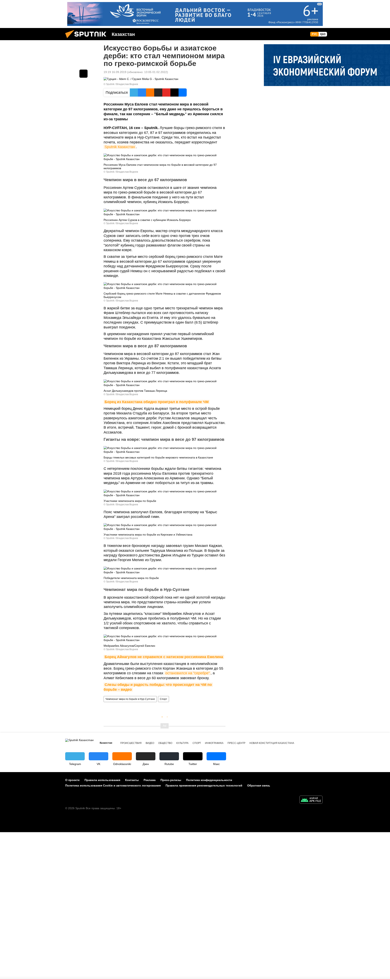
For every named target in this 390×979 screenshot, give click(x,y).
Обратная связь (258, 785)
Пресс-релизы (170, 780)
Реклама (150, 780)
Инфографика (214, 743)
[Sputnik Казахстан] (87, 39)
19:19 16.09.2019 (115, 72)
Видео (150, 743)
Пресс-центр (236, 743)
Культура (182, 743)
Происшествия (131, 743)
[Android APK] (311, 800)
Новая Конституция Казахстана (271, 743)
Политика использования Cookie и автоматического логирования (113, 785)
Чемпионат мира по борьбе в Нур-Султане (130, 699)
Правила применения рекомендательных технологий (204, 785)
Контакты (132, 780)
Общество (165, 743)
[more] (83, 74)
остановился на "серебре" (187, 673)
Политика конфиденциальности (209, 780)
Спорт (163, 699)
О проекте (72, 780)
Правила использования (102, 780)
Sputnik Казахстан (120, 147)
